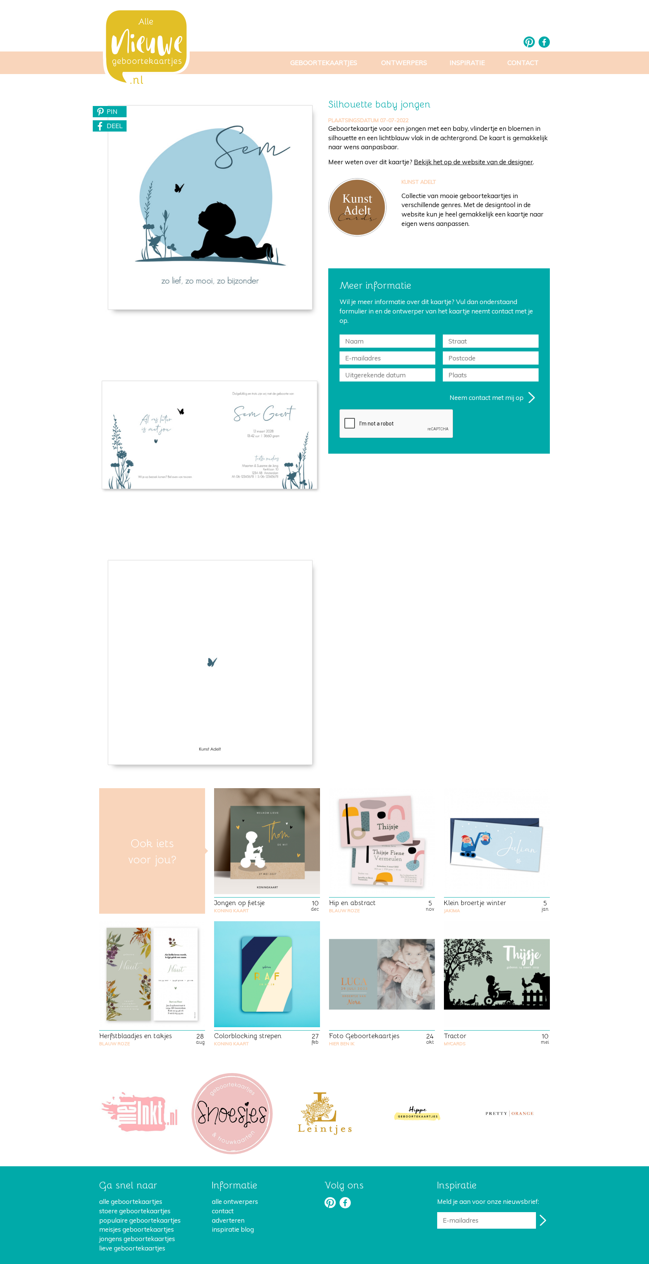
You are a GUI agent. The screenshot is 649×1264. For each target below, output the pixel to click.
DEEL (114, 126)
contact (223, 1211)
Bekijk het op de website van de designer (473, 162)
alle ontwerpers (235, 1201)
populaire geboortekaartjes (140, 1220)
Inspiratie (467, 63)
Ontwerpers (404, 63)
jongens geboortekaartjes (137, 1239)
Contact (523, 63)
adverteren (228, 1220)
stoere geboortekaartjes (135, 1211)
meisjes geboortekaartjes (136, 1229)
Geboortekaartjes (323, 63)
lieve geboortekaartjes (132, 1248)
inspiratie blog (233, 1229)
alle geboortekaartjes (130, 1201)
